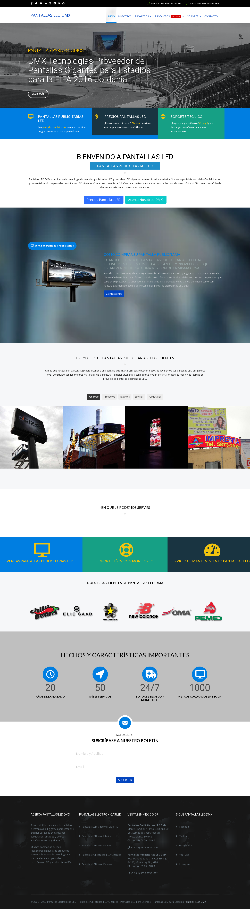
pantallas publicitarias (54, 127)
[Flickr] (55, 3)
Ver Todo (93, 396)
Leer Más (38, 93)
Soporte (192, 16)
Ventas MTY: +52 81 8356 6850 (204, 3)
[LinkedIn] (46, 3)
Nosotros (124, 16)
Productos (167, 16)
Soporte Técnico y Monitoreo (125, 561)
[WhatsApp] (63, 3)
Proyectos (142, 16)
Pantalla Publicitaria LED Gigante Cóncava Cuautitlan (219, 441)
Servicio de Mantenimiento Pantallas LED (210, 561)
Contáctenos (114, 294)
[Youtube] (41, 3)
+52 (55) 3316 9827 (141, 847)
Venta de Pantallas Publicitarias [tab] (54, 245)
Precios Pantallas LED (104, 199)
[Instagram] (50, 3)
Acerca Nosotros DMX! (146, 199)
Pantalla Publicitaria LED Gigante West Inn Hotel (156, 441)
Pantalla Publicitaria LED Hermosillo (31, 441)
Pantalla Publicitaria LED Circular (94, 441)
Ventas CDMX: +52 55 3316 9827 (166, 3)
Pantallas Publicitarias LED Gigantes (101, 854)
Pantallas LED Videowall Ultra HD (100, 826)
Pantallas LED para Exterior (97, 845)
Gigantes (125, 396)
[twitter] (36, 3)
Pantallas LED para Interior (96, 836)
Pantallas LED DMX (195, 901)
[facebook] (31, 3)
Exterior (139, 396)
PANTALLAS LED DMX (50, 15)
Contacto (211, 16)
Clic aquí (136, 123)
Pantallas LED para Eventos (97, 864)
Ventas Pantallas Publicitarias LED (40, 561)
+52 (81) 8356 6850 (141, 873)
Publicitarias (155, 396)
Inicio (111, 16)
